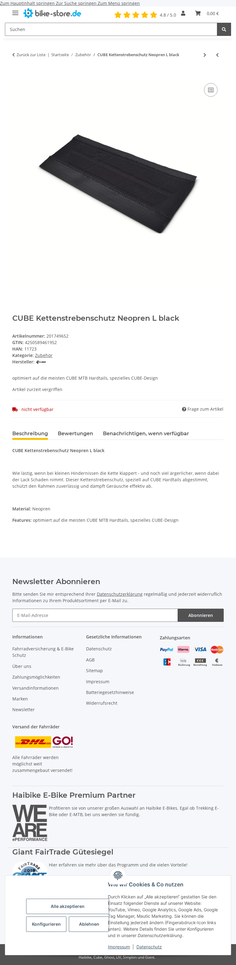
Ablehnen (89, 924)
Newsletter (23, 709)
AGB (90, 660)
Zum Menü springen (119, 3)
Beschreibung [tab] (30, 433)
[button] (183, 13)
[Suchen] (224, 29)
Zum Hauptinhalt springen (28, 3)
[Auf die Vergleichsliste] (211, 90)
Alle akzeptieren (68, 906)
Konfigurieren (46, 924)
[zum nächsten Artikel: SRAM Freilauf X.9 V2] (205, 54)
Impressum (119, 946)
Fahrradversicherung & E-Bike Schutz (43, 652)
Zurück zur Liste (31, 54)
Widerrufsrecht (101, 703)
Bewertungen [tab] (75, 433)
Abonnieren (200, 615)
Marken (20, 699)
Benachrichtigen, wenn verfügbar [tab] (146, 433)
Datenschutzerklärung (120, 594)
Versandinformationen (35, 688)
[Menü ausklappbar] (15, 10)
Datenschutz (149, 946)
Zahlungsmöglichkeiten (36, 677)
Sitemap (94, 670)
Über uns (21, 666)
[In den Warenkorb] (17, 75)
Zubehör (44, 355)
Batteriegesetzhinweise (110, 692)
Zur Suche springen (77, 3)
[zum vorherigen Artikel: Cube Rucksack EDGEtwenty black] (217, 54)
